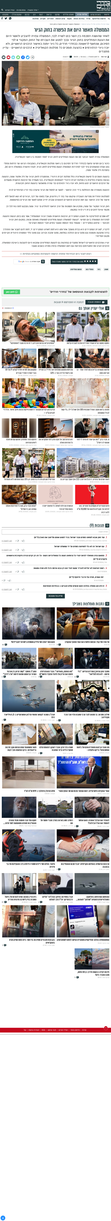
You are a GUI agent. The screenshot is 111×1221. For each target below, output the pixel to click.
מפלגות (35, 19)
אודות (84, 1030)
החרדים (50, 19)
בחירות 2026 (79, 19)
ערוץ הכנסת (60, 19)
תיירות (27, 14)
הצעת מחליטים (76, 269)
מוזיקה (57, 14)
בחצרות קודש (96, 14)
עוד (25, 1030)
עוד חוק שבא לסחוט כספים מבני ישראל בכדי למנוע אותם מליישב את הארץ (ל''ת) (69, 537)
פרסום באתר (75, 1030)
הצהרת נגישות (34, 1030)
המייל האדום (9, 10)
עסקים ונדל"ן (16, 14)
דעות (41, 14)
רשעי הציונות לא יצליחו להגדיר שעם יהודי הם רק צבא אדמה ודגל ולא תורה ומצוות (69, 568)
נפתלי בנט (89, 269)
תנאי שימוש (52, 1030)
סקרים (42, 19)
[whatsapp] (18, 57)
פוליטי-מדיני (82, 14)
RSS (43, 1030)
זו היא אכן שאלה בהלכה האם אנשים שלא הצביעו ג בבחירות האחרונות (73, 586)
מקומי (69, 19)
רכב (34, 14)
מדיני (88, 19)
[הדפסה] (13, 57)
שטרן (106, 269)
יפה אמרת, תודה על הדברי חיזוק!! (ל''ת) (86, 577)
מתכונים (5, 14)
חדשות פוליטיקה (99, 19)
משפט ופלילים (68, 14)
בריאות (48, 14)
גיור (98, 269)
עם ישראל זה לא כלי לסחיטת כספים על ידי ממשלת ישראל (79, 546)
